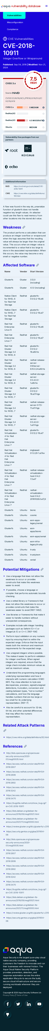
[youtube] (40, 1004)
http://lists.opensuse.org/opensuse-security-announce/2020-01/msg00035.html (23, 756)
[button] (46, 6)
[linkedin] (29, 1004)
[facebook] (8, 1004)
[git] (8, 1015)
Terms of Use (22, 995)
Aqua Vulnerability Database (20, 6)
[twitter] (19, 1004)
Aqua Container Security (17, 951)
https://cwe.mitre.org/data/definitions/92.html (27, 737)
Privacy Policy (9, 995)
